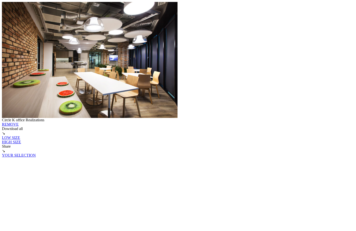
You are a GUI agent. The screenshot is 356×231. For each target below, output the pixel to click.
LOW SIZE (11, 138)
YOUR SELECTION (19, 155)
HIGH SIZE (11, 142)
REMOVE (10, 124)
